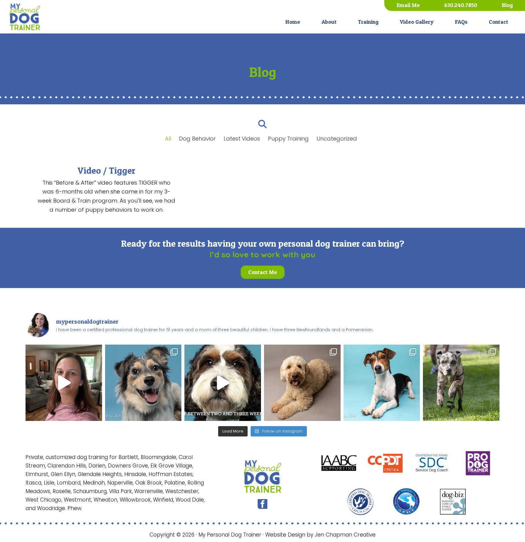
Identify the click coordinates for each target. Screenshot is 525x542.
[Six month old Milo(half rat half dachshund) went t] (382, 383)
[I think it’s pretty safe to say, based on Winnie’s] (143, 383)
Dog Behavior (197, 138)
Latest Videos (242, 138)
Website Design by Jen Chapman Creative (320, 534)
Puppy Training (288, 138)
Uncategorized (337, 138)
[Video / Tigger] (106, 189)
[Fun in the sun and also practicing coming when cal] (461, 383)
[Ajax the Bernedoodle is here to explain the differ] (222, 383)
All (168, 138)
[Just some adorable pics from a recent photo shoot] (302, 383)
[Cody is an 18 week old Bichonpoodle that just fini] (64, 383)
